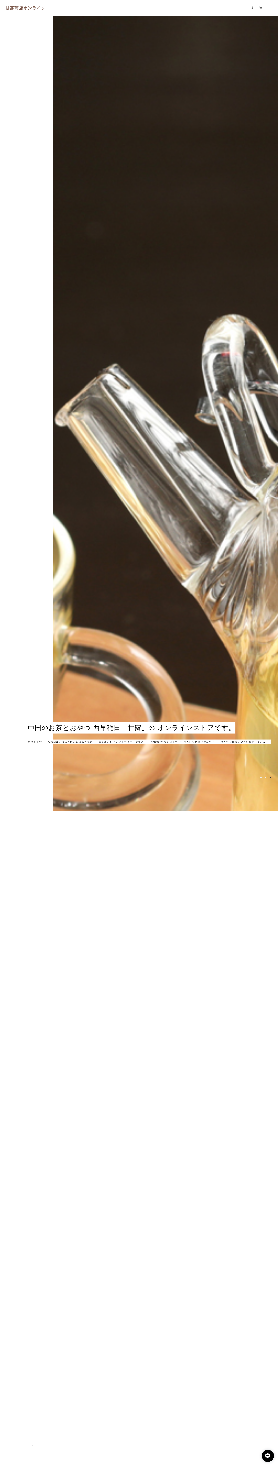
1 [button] (261, 1406)
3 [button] (270, 1406)
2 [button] (265, 1406)
